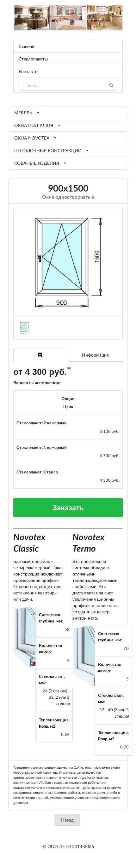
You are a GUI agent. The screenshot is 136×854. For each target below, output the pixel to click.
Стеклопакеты (33, 58)
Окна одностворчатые (68, 197)
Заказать (68, 507)
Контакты (28, 71)
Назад (67, 819)
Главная (26, 46)
